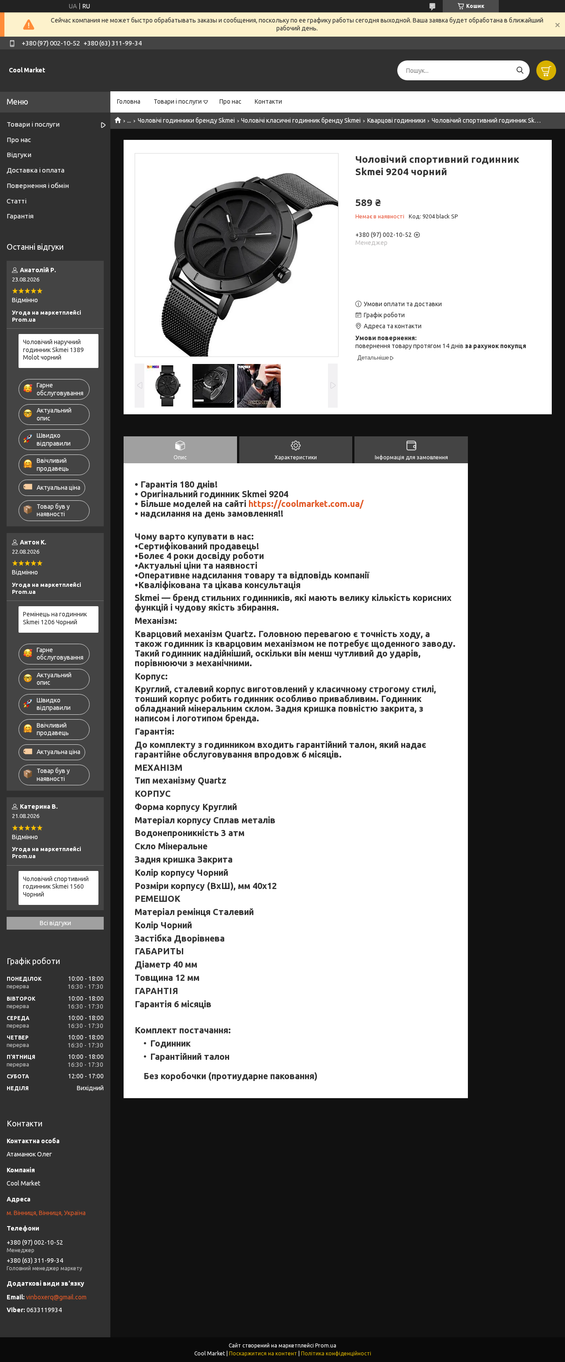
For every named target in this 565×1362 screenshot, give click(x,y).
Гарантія (20, 216)
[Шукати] (520, 70)
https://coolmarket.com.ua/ (306, 504)
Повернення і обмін (38, 185)
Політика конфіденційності (336, 1353)
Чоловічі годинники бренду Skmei (186, 120)
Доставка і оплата (35, 170)
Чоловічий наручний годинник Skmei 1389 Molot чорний (53, 349)
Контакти (268, 101)
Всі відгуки (55, 923)
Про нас (230, 101)
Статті (16, 201)
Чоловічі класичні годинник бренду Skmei (301, 120)
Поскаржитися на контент (263, 1353)
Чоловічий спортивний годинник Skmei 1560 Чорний (56, 886)
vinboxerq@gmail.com (56, 1297)
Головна (128, 101)
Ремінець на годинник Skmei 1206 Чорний (55, 618)
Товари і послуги (178, 101)
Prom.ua (325, 1345)
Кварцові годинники (396, 120)
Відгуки (19, 154)
